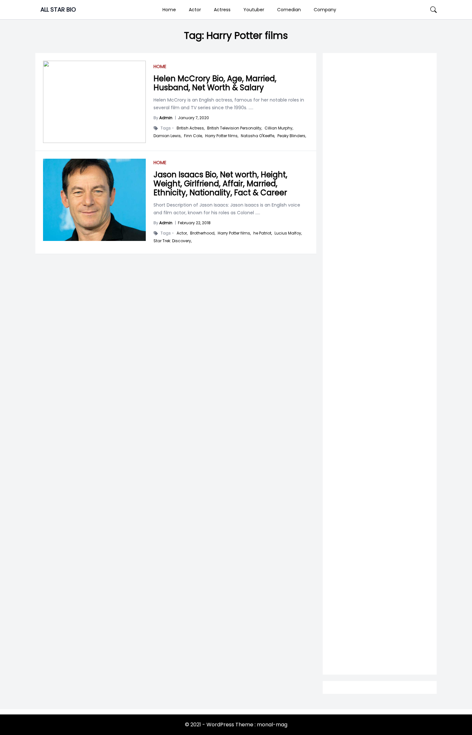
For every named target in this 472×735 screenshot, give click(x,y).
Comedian (289, 9)
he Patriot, (262, 233)
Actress (222, 9)
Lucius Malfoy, (288, 233)
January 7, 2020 (193, 117)
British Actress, (191, 128)
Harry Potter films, (221, 135)
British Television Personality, (234, 128)
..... (250, 107)
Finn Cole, (193, 135)
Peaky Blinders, (291, 135)
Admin (165, 117)
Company (325, 9)
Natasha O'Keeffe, (258, 135)
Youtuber (253, 9)
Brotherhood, (202, 233)
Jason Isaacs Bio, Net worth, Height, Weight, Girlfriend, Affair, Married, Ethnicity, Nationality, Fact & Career (220, 183)
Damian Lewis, (167, 135)
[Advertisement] (379, 312)
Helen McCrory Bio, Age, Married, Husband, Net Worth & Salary (214, 83)
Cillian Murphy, (279, 128)
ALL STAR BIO (58, 9)
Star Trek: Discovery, (172, 241)
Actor (195, 9)
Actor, (182, 233)
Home (169, 9)
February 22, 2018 (194, 223)
